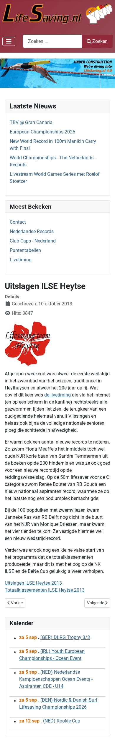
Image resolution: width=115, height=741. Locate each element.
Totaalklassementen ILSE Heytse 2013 (45, 590)
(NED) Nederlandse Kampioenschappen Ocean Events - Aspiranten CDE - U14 (56, 679)
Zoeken (100, 41)
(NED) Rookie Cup (61, 721)
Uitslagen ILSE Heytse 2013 (33, 583)
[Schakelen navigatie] (8, 41)
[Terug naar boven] (104, 730)
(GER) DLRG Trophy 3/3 (65, 637)
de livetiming (57, 395)
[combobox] (52, 41)
